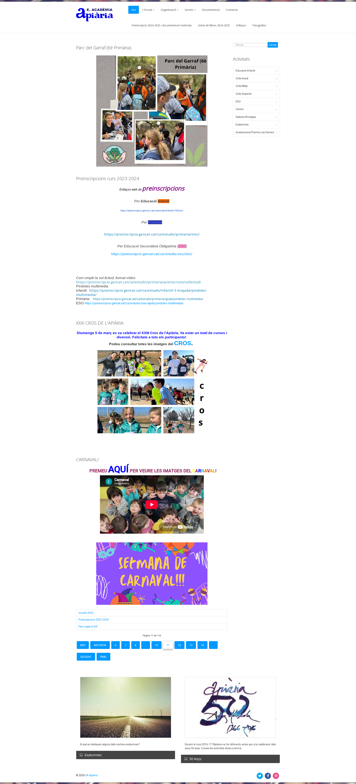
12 (179, 645)
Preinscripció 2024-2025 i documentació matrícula (162, 25)
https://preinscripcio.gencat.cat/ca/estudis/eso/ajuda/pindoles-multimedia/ (134, 303)
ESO (238, 101)
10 (156, 645)
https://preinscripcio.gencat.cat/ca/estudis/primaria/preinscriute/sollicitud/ (138, 282)
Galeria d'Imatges (246, 116)
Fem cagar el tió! (88, 626)
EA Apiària (91, 775)
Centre (240, 109)
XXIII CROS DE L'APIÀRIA (99, 323)
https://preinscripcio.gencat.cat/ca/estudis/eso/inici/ (151, 254)
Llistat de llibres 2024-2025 (214, 25)
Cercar (273, 44)
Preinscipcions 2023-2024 (93, 619)
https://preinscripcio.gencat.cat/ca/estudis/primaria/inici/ (152, 234)
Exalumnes (242, 124)
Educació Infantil (245, 70)
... (145, 645)
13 (190, 645)
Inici (133, 9)
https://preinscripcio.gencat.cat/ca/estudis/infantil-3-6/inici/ (152, 210)
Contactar (232, 9)
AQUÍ (118, 469)
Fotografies (259, 25)
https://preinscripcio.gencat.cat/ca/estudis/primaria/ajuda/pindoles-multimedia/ (148, 299)
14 (202, 645)
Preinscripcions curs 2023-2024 (107, 178)
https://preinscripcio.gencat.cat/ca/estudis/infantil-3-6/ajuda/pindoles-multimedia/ (141, 292)
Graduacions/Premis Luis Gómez (255, 132)
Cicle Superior (244, 93)
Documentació (211, 9)
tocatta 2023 (85, 612)
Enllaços (241, 25)
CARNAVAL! (87, 459)
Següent (86, 656)
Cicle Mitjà (242, 85)
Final (103, 656)
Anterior (100, 645)
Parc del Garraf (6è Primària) (103, 47)
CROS (182, 343)
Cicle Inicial (242, 78)
